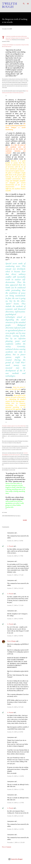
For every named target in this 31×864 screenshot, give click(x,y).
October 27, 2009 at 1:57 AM (15, 575)
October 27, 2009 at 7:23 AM (15, 605)
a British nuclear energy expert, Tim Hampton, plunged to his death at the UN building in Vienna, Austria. (17, 38)
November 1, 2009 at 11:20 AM (15, 842)
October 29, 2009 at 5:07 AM (15, 707)
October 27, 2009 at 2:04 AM (15, 588)
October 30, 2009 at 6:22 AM (15, 816)
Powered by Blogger (16, 859)
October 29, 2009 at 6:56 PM (15, 732)
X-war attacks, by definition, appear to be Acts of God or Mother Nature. (14, 425)
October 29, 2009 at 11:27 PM (15, 789)
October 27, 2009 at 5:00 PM (15, 618)
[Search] (24, 3)
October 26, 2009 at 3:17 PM (15, 556)
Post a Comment (6, 847)
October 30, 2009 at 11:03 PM (15, 829)
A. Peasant (10, 546)
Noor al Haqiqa (11, 641)
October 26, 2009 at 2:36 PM (15, 541)
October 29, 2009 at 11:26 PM (15, 776)
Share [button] (25, 520)
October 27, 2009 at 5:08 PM (15, 636)
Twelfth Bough (9, 5)
